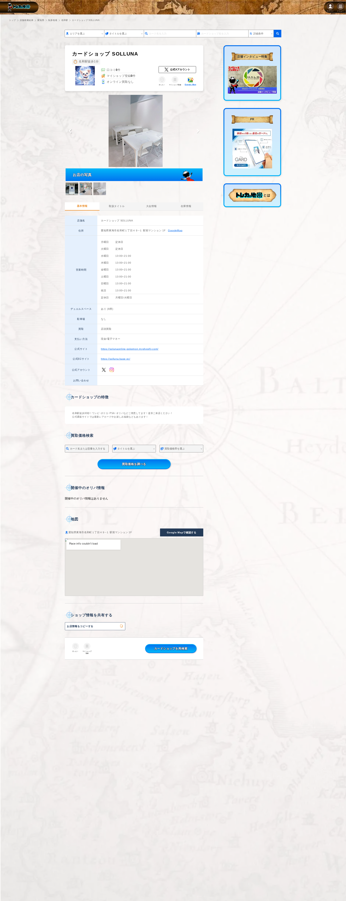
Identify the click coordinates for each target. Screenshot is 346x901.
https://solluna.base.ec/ (115, 358)
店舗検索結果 (27, 20)
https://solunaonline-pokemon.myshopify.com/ (129, 348)
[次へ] (198, 131)
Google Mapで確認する (181, 532)
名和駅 (64, 20)
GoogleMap (175, 230)
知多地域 (52, 20)
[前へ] (70, 131)
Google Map (190, 84)
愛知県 (40, 20)
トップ (12, 20)
